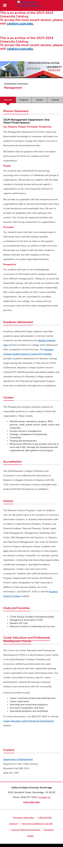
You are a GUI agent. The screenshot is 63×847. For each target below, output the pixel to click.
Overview (8, 100)
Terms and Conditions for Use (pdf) (37, 824)
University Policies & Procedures (25, 830)
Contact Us (44, 797)
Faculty (39, 100)
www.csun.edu (31, 802)
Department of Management (18, 759)
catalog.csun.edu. (20, 23)
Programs (23, 100)
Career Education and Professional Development (28, 721)
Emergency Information (23, 817)
